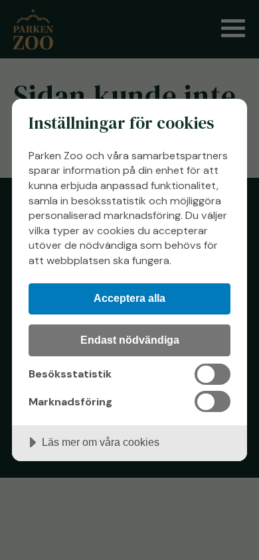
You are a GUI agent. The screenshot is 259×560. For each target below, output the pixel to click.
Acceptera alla (129, 298)
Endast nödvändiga (129, 340)
